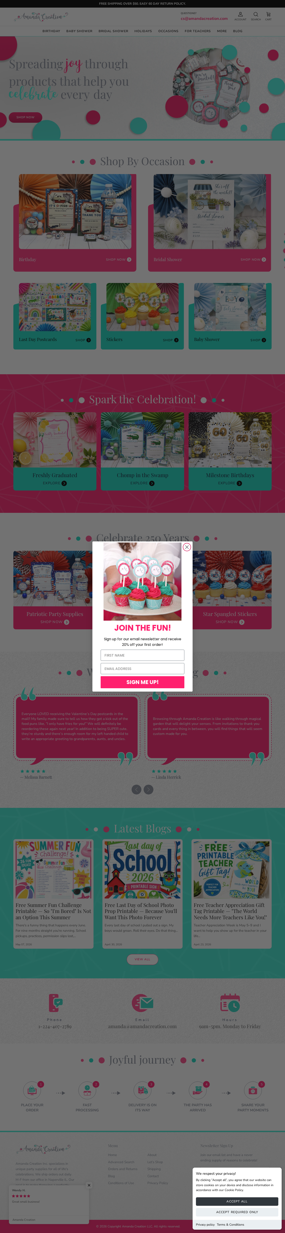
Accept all (237, 1201)
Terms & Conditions (230, 1225)
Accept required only (237, 1212)
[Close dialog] (187, 547)
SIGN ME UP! (142, 682)
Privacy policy (205, 1225)
